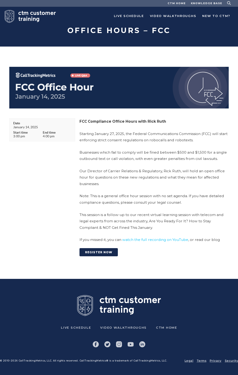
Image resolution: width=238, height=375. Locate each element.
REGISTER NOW (98, 252)
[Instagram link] (119, 344)
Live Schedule (129, 16)
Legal (189, 360)
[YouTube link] (131, 344)
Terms (201, 360)
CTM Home (177, 3)
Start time (20, 132)
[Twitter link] (107, 344)
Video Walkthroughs (173, 16)
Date (16, 123)
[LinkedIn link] (142, 344)
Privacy (215, 360)
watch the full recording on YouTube (155, 239)
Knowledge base (206, 3)
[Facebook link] (96, 344)
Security (231, 360)
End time (49, 132)
